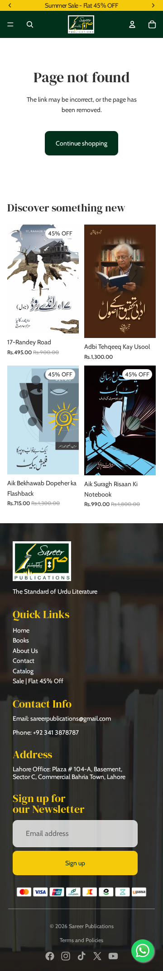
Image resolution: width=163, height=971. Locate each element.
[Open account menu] (132, 24)
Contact (23, 661)
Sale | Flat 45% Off (38, 681)
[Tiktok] (81, 956)
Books (21, 640)
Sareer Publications (91, 926)
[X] (97, 956)
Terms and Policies (81, 940)
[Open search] (30, 24)
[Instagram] (65, 956)
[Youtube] (113, 956)
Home (21, 630)
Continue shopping (81, 143)
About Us (25, 651)
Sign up (75, 863)
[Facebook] (49, 956)
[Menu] (10, 24)
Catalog (23, 671)
